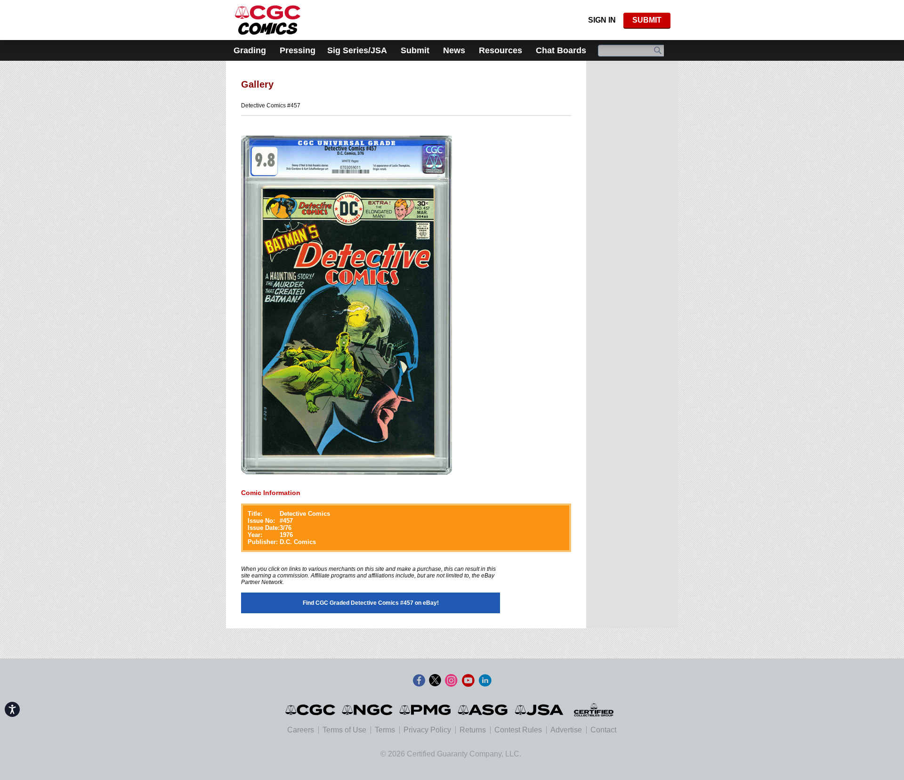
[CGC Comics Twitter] (435, 681)
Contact (603, 730)
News (454, 50)
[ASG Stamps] (483, 710)
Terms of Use (344, 730)
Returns (473, 730)
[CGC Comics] (311, 710)
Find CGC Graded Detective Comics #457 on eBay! (371, 603)
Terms (385, 730)
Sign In (602, 20)
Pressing (297, 50)
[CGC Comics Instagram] (451, 681)
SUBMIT (647, 20)
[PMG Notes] (425, 710)
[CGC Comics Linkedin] (485, 681)
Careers (300, 730)
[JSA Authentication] (539, 710)
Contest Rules (518, 730)
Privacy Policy (427, 730)
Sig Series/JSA (357, 50)
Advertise (566, 730)
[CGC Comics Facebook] (419, 681)
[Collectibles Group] (593, 710)
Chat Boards (561, 50)
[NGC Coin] (268, 20)
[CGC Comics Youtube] (468, 681)
